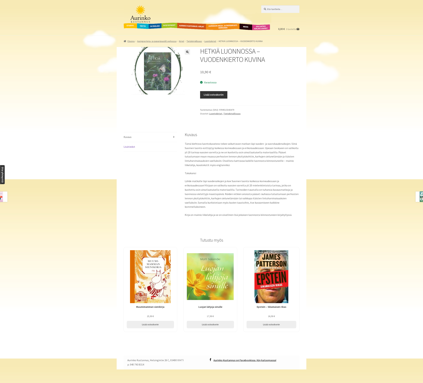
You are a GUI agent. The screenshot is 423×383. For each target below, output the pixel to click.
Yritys (140, 24)
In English (155, 24)
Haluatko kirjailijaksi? (258, 26)
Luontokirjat (210, 41)
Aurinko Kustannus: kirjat (191, 24)
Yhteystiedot (168, 24)
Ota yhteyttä (2, 175)
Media (242, 24)
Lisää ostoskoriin (214, 94)
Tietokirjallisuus (194, 41)
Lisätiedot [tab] (129, 146)
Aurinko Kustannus (144, 8)
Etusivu (128, 24)
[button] (187, 52)
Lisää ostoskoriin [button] (150, 324)
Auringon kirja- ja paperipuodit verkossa (218, 26)
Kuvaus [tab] (128, 137)
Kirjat (181, 41)
